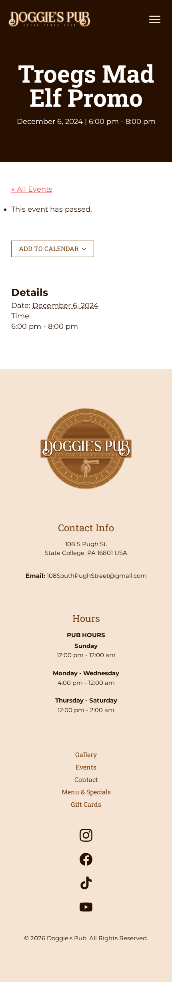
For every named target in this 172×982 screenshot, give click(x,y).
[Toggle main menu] (155, 19)
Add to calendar (49, 248)
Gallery (86, 754)
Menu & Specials (86, 792)
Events (86, 767)
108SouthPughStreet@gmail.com (97, 575)
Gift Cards (86, 804)
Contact (86, 779)
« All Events (31, 189)
